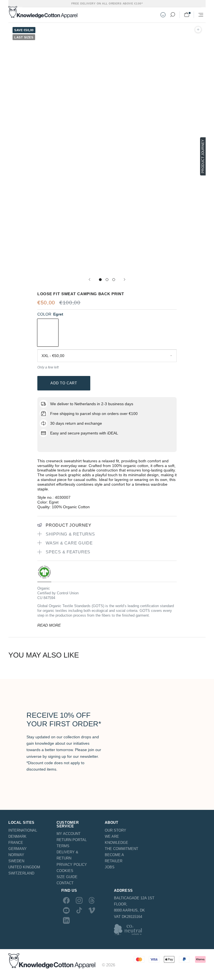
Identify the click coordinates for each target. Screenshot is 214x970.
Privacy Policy (72, 865)
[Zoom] (198, 29)
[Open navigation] (200, 14)
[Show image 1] (100, 279)
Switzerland (21, 873)
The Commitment (121, 849)
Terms (63, 846)
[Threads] (91, 900)
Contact (65, 883)
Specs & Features (68, 551)
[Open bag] (186, 14)
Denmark (17, 836)
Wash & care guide (69, 543)
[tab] (44, 573)
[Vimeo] (91, 910)
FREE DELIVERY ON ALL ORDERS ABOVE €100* (107, 3)
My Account (69, 834)
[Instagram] (79, 900)
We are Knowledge (116, 839)
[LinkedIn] (66, 920)
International (22, 830)
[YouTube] (66, 910)
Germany (17, 849)
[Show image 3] (113, 279)
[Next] (124, 279)
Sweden (16, 861)
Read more (49, 625)
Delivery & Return (67, 855)
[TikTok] (79, 910)
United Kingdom (24, 867)
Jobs (110, 867)
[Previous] (89, 279)
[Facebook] (66, 900)
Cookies (65, 871)
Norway (16, 855)
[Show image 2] (107, 279)
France (15, 842)
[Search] (172, 14)
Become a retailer (114, 858)
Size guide (67, 877)
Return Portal (72, 840)
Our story (115, 830)
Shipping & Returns (70, 534)
